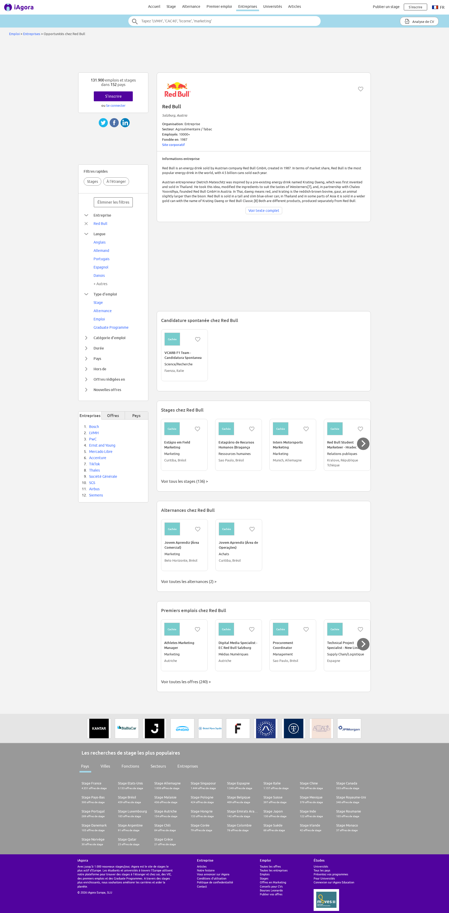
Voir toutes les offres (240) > (186, 682)
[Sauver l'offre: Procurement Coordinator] (306, 629)
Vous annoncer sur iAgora (213, 874)
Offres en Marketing (273, 882)
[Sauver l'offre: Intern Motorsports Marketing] (306, 429)
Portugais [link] (101, 259)
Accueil (154, 6)
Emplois (265, 874)
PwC (93, 439)
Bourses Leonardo (271, 890)
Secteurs (158, 766)
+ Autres (100, 284)
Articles (294, 6)
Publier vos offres (271, 894)
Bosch (94, 427)
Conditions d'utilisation (211, 878)
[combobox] (224, 21)
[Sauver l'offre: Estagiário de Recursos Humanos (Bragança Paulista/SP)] (252, 429)
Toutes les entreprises (274, 870)
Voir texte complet (263, 211)
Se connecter (116, 105)
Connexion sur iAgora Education (334, 882)
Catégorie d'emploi (110, 337)
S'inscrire (113, 96)
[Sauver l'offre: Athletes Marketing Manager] (197, 629)
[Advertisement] (224, 55)
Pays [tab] (136, 415)
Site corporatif (173, 145)
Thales (94, 470)
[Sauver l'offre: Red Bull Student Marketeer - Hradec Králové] (360, 429)
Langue (99, 234)
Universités (272, 6)
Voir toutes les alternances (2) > (188, 581)
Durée (99, 348)
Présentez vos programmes (331, 874)
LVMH (94, 433)
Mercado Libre (101, 451)
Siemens (96, 495)
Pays (97, 358)
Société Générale (103, 476)
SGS (92, 483)
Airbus (94, 489)
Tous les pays (322, 870)
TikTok (94, 464)
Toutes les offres (270, 866)
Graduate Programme (111, 327)
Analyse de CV (423, 21)
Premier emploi (219, 6)
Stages (92, 181)
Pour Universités (324, 878)
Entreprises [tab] (90, 415)
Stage (171, 6)
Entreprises (247, 6)
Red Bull (100, 223)
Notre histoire (206, 870)
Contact (202, 886)
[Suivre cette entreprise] (360, 89)
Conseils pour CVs (271, 886)
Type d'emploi (105, 294)
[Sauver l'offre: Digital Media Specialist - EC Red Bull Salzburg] (252, 629)
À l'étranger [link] (116, 181)
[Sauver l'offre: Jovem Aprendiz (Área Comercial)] (198, 529)
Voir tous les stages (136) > (184, 481)
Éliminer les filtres (113, 202)
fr (441, 7)
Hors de (100, 369)
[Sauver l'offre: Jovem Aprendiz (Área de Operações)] (252, 529)
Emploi (14, 34)
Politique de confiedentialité (215, 882)
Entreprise (102, 215)
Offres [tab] (113, 415)
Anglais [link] (99, 242)
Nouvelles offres (107, 389)
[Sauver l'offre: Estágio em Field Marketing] (197, 429)
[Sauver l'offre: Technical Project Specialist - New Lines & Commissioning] (360, 629)
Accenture (97, 458)
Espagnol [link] (101, 267)
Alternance (191, 6)
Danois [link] (99, 275)
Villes (105, 766)
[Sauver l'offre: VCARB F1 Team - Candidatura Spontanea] (198, 339)
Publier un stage (386, 7)
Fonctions (130, 766)
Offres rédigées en (109, 379)
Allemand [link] (101, 251)
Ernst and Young (102, 445)
